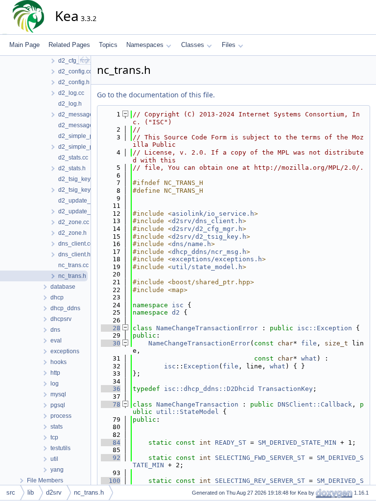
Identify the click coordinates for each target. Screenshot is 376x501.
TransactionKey (285, 388)
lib (30, 492)
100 (110, 480)
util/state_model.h (207, 267)
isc (178, 305)
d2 (176, 312)
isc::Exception (324, 328)
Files (228, 44)
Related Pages (69, 44)
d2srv (54, 492)
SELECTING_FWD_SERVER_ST (260, 457)
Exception (201, 366)
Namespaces (145, 44)
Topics (108, 44)
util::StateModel (187, 411)
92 (110, 457)
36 (110, 388)
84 (110, 442)
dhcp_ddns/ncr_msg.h (209, 251)
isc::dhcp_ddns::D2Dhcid (209, 388)
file (309, 343)
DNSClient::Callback (315, 404)
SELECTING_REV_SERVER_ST (260, 480)
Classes (192, 44)
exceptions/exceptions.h (217, 259)
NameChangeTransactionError (207, 328)
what (309, 358)
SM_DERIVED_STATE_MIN (297, 442)
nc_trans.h (89, 492)
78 (110, 404)
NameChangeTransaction (197, 404)
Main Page (24, 44)
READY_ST (230, 442)
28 (110, 328)
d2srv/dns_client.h (207, 221)
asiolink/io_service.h (213, 213)
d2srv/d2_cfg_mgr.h (207, 228)
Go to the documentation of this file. (156, 94)
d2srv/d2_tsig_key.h (209, 236)
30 (110, 343)
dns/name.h (191, 244)
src (10, 492)
